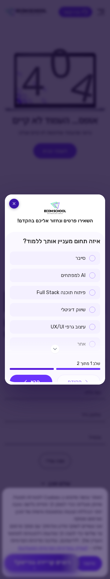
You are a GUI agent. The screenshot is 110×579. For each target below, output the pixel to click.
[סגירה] (14, 204)
